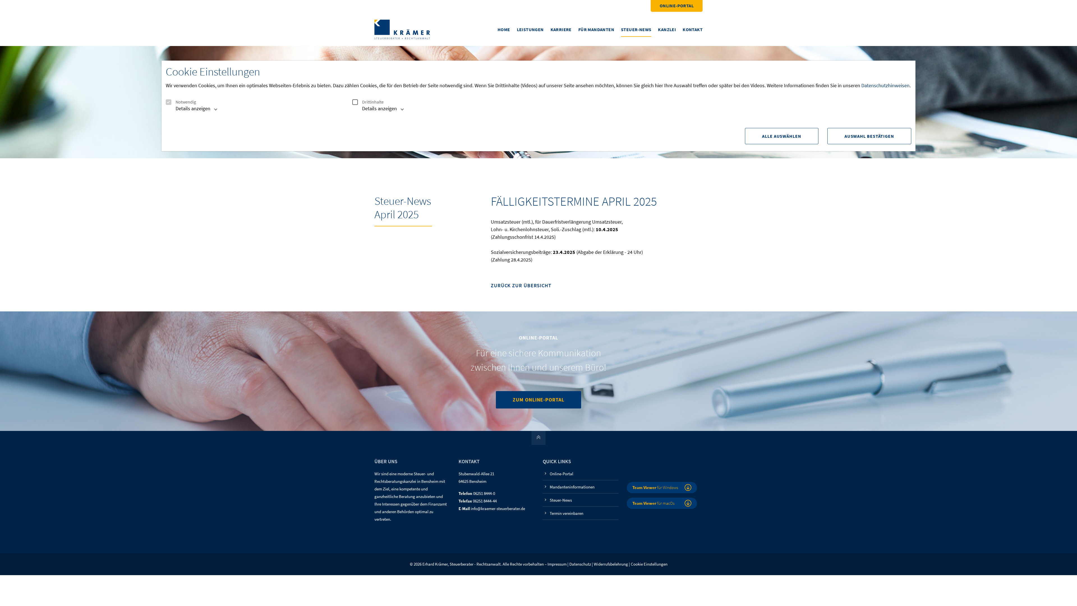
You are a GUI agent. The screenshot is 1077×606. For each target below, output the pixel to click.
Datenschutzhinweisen (885, 85)
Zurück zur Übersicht (521, 285)
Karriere (561, 29)
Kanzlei (667, 29)
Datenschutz (580, 564)
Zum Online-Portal (538, 399)
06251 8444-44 (485, 501)
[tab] (190, 111)
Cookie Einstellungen (649, 564)
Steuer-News (636, 29)
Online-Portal (677, 5)
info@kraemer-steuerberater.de (498, 508)
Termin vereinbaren (566, 513)
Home (504, 29)
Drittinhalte (373, 102)
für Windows (655, 487)
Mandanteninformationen (572, 487)
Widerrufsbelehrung (611, 564)
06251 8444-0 (484, 493)
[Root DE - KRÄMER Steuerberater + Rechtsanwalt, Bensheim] (402, 29)
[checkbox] (168, 102)
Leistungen (530, 29)
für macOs (653, 503)
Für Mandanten (596, 29)
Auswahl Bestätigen (869, 136)
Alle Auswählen (781, 136)
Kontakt (693, 29)
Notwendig (186, 102)
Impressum (557, 564)
